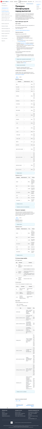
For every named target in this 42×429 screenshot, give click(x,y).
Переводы (15, 1)
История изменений (23, 1)
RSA (22, 39)
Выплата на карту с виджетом (20, 413)
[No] (19, 400)
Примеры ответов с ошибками (21, 391)
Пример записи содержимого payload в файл (24, 59)
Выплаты (7, 1)
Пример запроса (19, 224)
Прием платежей (4, 413)
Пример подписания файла (21, 65)
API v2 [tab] (17, 217)
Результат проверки (38, 6)
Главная (17, 3)
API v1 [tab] (20, 217)
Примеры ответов (19, 203)
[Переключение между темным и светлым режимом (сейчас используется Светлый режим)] (33, 1)
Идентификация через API (39, 4)
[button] (7, 5)
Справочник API (4, 414)
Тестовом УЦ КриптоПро (21, 41)
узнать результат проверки (19, 74)
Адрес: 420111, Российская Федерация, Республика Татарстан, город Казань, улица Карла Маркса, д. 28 (33, 416)
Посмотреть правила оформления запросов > (22, 30)
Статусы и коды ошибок (39, 8)
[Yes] (16, 400)
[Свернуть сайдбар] (7, 408)
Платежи (11, 1)
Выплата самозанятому (19, 414)
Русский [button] (30, 1)
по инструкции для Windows (28, 44)
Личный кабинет (19, 1)
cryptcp (25, 62)
